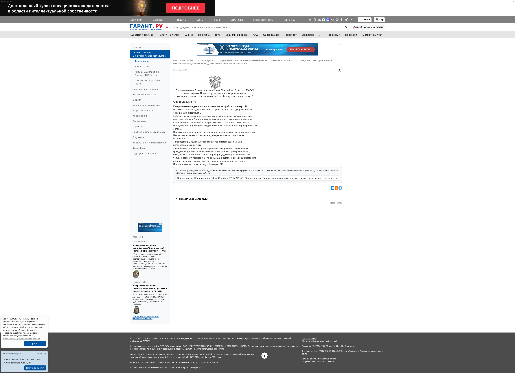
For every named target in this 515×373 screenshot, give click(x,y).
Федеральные (142, 61)
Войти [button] (367, 19)
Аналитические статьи (144, 94)
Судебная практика (141, 34)
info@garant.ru (214, 362)
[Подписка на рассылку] (310, 19)
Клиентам (289, 19)
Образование (271, 34)
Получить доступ (35, 367)
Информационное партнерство (149, 142)
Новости (137, 47)
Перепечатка (336, 203)
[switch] (168, 27)
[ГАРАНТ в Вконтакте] (319, 19)
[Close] (45, 353)
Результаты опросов (143, 110)
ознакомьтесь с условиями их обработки (21, 338)
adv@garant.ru (352, 351)
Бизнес (189, 34)
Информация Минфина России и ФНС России (147, 73)
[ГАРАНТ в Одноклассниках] (341, 19)
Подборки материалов (144, 153)
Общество (308, 34)
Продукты (180, 19)
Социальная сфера (236, 34)
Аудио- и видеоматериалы (146, 105)
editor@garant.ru (347, 346)
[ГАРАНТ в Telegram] (332, 19)
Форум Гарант (140, 148)
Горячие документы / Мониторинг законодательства (149, 54)
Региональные (142, 66)
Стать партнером (263, 19)
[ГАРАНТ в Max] (328, 19)
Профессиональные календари (149, 131)
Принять (35, 343)
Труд (217, 34)
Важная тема (139, 121)
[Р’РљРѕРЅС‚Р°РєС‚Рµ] (332, 188)
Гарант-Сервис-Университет (188, 367)
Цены (200, 19)
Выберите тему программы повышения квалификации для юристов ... (146, 317)
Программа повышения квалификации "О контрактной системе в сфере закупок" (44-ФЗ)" (150, 248)
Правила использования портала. (209, 349)
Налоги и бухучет (169, 34)
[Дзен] (323, 19)
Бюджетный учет (372, 34)
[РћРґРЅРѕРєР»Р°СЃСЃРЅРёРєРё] (336, 188)
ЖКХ (255, 34)
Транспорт (290, 34)
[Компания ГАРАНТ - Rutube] (346, 19)
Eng (381, 19)
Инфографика (140, 115)
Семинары (236, 19)
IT (320, 34)
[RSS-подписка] (350, 19)
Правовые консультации (145, 89)
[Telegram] (340, 188)
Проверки (351, 34)
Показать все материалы (193, 198)
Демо (217, 19)
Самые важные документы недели (148, 82)
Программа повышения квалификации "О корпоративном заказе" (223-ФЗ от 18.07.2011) (150, 288)
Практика (204, 34)
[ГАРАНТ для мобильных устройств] (314, 19)
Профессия (333, 34)
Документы (138, 137)
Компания (136, 19)
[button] (368, 27)
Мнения (137, 99)
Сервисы (137, 126)
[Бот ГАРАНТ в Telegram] (337, 19)
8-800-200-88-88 (309, 338)
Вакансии (158, 19)
